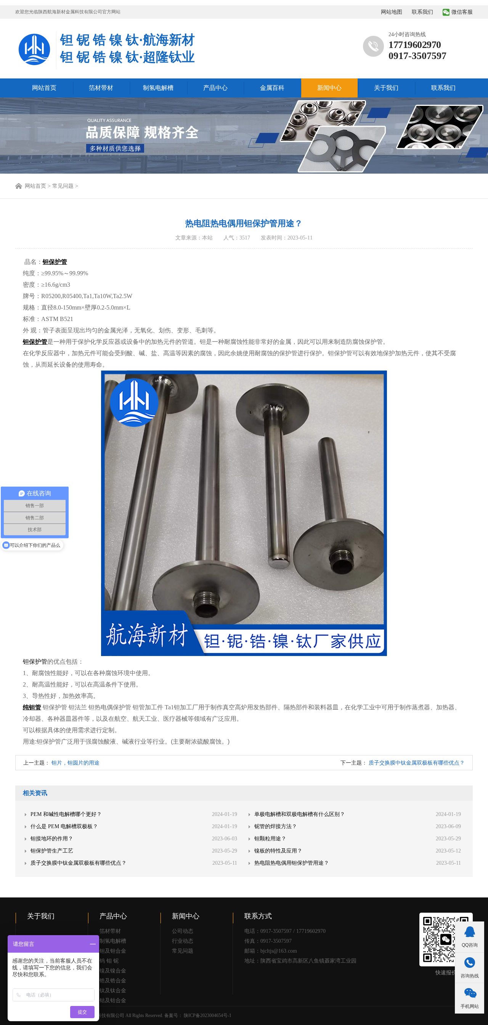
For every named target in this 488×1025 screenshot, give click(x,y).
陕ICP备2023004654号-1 (207, 1015)
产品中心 (215, 88)
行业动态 (182, 941)
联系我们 (422, 12)
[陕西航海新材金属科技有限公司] (34, 50)
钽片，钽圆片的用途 (75, 763)
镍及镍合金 (113, 971)
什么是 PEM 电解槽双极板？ (64, 826)
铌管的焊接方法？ (275, 826)
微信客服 (462, 12)
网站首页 (44, 88)
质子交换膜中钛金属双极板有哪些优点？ (417, 763)
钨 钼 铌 (109, 961)
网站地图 (391, 12)
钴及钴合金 (113, 1000)
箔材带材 (101, 88)
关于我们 (386, 88)
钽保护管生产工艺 (51, 851)
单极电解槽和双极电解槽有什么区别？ (299, 814)
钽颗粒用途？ (270, 838)
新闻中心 (329, 88)
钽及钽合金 (113, 951)
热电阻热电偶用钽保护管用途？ (291, 863)
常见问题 (182, 951)
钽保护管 (35, 661)
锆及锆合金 (113, 980)
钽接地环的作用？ (51, 838)
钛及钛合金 (113, 990)
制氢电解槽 (158, 88)
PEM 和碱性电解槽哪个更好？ (66, 814)
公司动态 (182, 931)
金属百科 (272, 88)
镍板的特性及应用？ (278, 851)
